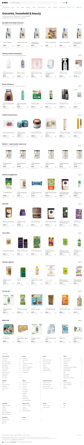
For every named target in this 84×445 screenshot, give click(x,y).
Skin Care (32, 386)
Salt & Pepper (11, 365)
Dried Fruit (32, 365)
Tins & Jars (11, 377)
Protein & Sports (72, 360)
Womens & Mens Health (72, 377)
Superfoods (72, 365)
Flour (72, 386)
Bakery (69, 7)
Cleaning (11, 409)
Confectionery (32, 372)
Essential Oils (32, 389)
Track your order (5, 435)
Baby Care (11, 422)
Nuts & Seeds (32, 360)
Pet (73, 7)
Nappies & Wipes (11, 419)
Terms (24, 435)
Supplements (72, 361)
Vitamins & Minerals (72, 358)
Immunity (72, 363)
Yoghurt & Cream (52, 382)
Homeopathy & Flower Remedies (72, 367)
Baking (49, 7)
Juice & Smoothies (52, 363)
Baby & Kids (78, 7)
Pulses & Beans (11, 374)
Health (22, 7)
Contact (11, 435)
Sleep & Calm (72, 375)
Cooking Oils (11, 370)
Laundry (11, 407)
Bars (32, 361)
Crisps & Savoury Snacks (32, 363)
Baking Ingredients (72, 382)
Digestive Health (72, 370)
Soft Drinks (52, 367)
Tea (52, 358)
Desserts (72, 388)
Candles (32, 407)
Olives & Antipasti (32, 368)
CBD (72, 372)
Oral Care (32, 388)
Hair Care (32, 384)
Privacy (28, 435)
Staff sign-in (79, 435)
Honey (11, 382)
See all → (80, 24)
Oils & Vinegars (11, 368)
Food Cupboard (6, 7)
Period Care (32, 396)
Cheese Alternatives (52, 384)
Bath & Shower (32, 382)
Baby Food (11, 421)
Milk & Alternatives (52, 361)
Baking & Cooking (11, 372)
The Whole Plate (13, 442)
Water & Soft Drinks (52, 360)
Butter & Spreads (52, 386)
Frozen (24, 417)
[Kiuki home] (5, 2)
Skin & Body (32, 391)
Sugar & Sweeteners (72, 384)
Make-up (32, 395)
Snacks (12, 7)
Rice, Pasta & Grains (11, 361)
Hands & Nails (32, 398)
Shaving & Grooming (32, 400)
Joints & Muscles (72, 374)
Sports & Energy (52, 368)
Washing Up (11, 410)
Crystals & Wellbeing (32, 410)
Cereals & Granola (11, 384)
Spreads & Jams (11, 388)
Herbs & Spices (11, 358)
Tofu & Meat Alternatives (52, 388)
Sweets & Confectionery (32, 367)
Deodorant (32, 393)
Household (55, 7)
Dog (72, 405)
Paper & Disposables (11, 412)
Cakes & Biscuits (52, 407)
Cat (72, 407)
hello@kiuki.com (15, 439)
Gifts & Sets (32, 409)
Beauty (34, 7)
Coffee (52, 365)
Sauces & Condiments (11, 363)
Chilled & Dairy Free (42, 7)
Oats (11, 389)
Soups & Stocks (11, 367)
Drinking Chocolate (52, 370)
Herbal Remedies (72, 368)
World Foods (11, 375)
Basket (65, 2)
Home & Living (62, 7)
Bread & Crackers (52, 405)
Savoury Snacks (32, 370)
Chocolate (32, 358)
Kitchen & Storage (11, 414)
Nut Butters (11, 386)
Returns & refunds (18, 435)
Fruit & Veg (11, 360)
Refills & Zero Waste (11, 405)
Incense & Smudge (32, 405)
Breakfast (28, 7)
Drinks (17, 7)
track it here (21, 439)
